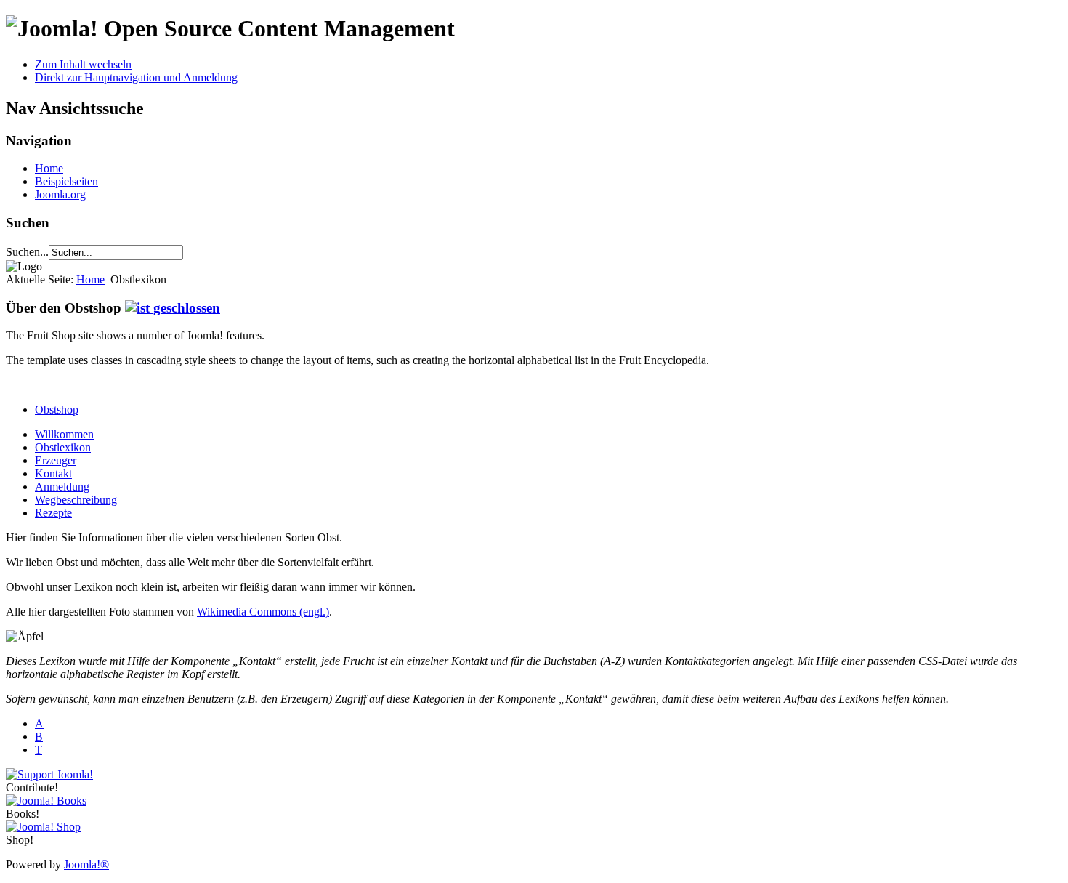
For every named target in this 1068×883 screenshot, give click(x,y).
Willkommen (64, 434)
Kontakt (53, 473)
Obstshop (56, 409)
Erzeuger (55, 460)
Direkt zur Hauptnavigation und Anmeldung (136, 77)
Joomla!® (86, 864)
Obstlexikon (63, 447)
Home (49, 168)
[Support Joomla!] (49, 774)
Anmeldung (62, 486)
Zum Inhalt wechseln (83, 64)
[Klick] (172, 307)
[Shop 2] (43, 826)
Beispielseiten (66, 181)
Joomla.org (60, 194)
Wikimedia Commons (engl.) (263, 611)
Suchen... (27, 252)
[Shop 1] (46, 800)
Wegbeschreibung (76, 499)
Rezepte (53, 513)
